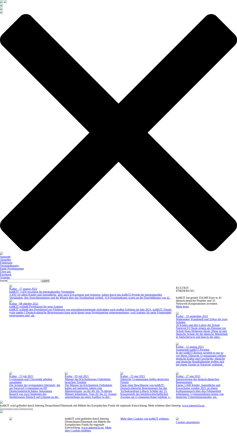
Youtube (5, 277)
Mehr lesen (182, 306)
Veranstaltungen (9, 265)
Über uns (5, 271)
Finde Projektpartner (12, 268)
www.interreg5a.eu (193, 405)
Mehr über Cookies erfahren (88, 429)
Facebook (5, 274)
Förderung (6, 262)
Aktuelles (5, 259)
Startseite (5, 256)
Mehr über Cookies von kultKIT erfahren (144, 418)
